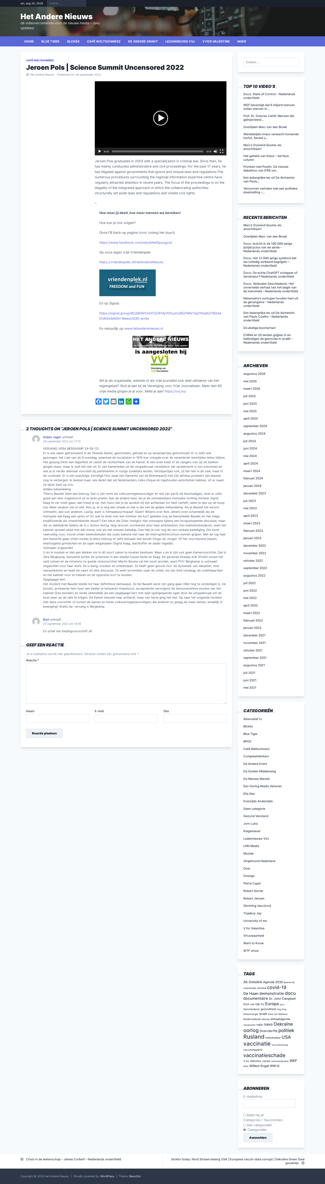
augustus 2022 (254, 575)
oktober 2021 (253, 650)
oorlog (251, 1030)
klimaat (266, 1019)
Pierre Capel (252, 883)
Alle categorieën (259, 1125)
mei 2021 (249, 687)
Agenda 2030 (273, 982)
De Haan (250, 993)
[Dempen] (215, 151)
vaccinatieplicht (253, 1049)
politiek (286, 1030)
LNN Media (251, 846)
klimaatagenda (280, 1019)
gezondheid (268, 1009)
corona (261, 988)
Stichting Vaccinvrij (257, 906)
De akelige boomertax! (259, 328)
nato (260, 1024)
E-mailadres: (253, 1096)
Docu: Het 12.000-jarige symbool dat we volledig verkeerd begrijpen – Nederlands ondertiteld (269, 261)
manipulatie (249, 1025)
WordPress (107, 1176)
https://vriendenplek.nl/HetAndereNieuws (131, 262)
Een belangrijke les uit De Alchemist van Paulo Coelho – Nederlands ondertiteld (269, 316)
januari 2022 (252, 628)
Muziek (248, 853)
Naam (30, 711)
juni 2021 (250, 680)
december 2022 (254, 545)
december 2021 (254, 635)
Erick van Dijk (251, 1004)
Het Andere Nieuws (57, 16)
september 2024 (255, 426)
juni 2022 (250, 590)
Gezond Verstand (255, 816)
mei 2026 (250, 381)
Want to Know (253, 943)
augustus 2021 (254, 665)
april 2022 (250, 605)
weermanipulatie (280, 1061)
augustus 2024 (254, 433)
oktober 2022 (253, 560)
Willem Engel (259, 1066)
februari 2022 (253, 620)
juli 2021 (249, 673)
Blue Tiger (50, 41)
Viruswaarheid (253, 935)
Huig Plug (281, 1009)
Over (246, 868)
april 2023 (250, 516)
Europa (272, 1003)
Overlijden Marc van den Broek (265, 236)
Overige (248, 876)
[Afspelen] (100, 151)
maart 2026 (251, 388)
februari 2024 (253, 478)
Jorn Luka (250, 823)
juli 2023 (249, 501)
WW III (274, 1066)
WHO (245, 1066)
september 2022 (255, 568)
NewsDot (135, 1176)
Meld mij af (255, 1115)
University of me (255, 921)
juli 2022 (249, 583)
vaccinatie (257, 1043)
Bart (46, 619)
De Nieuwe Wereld (256, 779)
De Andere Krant (143, 41)
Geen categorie (254, 809)
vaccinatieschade (264, 1055)
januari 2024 (252, 486)
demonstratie (271, 993)
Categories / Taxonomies (262, 1120)
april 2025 (250, 418)
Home (29, 41)
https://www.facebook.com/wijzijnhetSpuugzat (135, 242)
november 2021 (254, 643)
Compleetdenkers (256, 756)
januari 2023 (252, 538)
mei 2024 (250, 456)
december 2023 (254, 493)
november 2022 (254, 553)
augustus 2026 (254, 374)
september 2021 (255, 658)
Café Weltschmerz (104, 41)
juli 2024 (249, 441)
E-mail (99, 711)
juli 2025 (249, 396)
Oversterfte (268, 1031)
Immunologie (250, 1014)
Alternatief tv (252, 719)
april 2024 (250, 463)
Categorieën (257, 1130)
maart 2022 (251, 613)
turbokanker (273, 1037)
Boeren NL (289, 982)
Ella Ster (249, 793)
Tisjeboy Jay (252, 913)
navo (268, 1024)
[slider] (157, 151)
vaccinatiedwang (280, 1045)
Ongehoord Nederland (259, 861)
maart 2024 (251, 471)
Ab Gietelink (252, 982)
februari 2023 (253, 531)
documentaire (255, 998)
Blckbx (73, 41)
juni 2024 (250, 448)
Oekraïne (283, 1024)
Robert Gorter (253, 891)
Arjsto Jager (52, 437)
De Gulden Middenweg (259, 771)
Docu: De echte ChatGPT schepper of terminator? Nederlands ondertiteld (270, 274)
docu (290, 993)
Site (166, 711)
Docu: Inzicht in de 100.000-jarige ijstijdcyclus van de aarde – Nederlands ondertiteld (267, 247)
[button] (160, 118)
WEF (293, 1061)
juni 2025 (250, 403)
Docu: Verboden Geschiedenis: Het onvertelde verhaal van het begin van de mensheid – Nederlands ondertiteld (270, 287)
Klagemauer (251, 831)
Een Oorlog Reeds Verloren (262, 786)
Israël (263, 1014)
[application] (160, 118)
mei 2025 (250, 411)
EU (262, 1004)
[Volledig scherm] (221, 151)
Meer (241, 41)
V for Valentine (216, 41)
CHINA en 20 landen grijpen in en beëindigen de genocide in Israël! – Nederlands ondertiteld (268, 338)
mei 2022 (250, 598)
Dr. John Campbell (282, 998)
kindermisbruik (252, 1019)
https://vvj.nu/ (175, 391)
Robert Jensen (253, 898)
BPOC (247, 741)
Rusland (253, 1036)
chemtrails (249, 988)
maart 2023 (251, 523)
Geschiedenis (251, 1009)
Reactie (32, 660)
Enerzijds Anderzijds (258, 801)
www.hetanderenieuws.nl (143, 328)
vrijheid (266, 1061)
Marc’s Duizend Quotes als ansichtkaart (262, 227)
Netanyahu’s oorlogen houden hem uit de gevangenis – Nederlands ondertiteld (270, 302)
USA (286, 1037)
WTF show (251, 951)
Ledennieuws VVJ (180, 41)
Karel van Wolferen (278, 1014)
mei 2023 (250, 508)
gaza (282, 1004)
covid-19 (276, 987)
